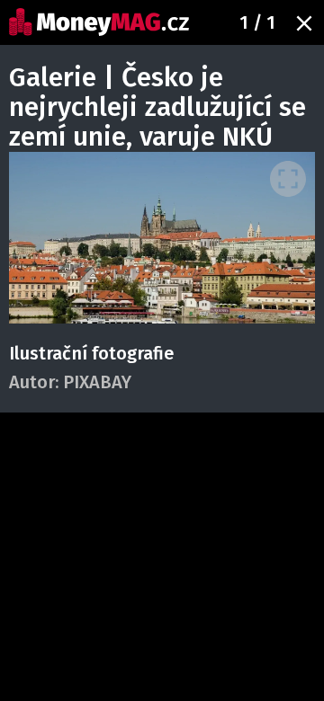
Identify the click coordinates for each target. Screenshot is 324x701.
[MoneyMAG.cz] (99, 22)
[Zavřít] (304, 23)
